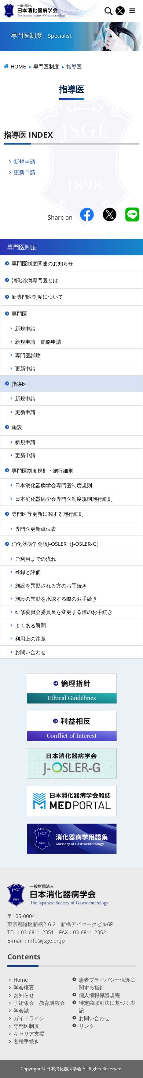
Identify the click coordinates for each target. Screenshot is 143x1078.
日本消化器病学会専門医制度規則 (53, 485)
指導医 (19, 383)
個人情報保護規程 (99, 995)
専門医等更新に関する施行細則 (48, 513)
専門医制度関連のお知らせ (42, 263)
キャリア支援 (29, 1033)
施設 (17, 427)
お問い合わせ (30, 652)
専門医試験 (28, 355)
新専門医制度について (37, 296)
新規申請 (25, 161)
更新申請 (25, 172)
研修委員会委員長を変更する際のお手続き (64, 611)
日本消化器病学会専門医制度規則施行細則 (64, 498)
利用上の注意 (30, 638)
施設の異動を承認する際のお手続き (56, 598)
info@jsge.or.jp (46, 940)
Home (21, 979)
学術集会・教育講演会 (39, 1002)
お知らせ (24, 995)
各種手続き (26, 1041)
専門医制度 (26, 1025)
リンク (86, 1025)
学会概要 (24, 987)
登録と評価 (28, 571)
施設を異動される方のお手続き (51, 585)
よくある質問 (30, 625)
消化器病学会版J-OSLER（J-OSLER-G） (57, 543)
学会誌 (21, 1010)
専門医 (19, 313)
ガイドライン (29, 1018)
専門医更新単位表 (35, 528)
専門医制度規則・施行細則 (42, 470)
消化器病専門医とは (35, 280)
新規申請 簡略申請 (38, 341)
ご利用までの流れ (35, 558)
